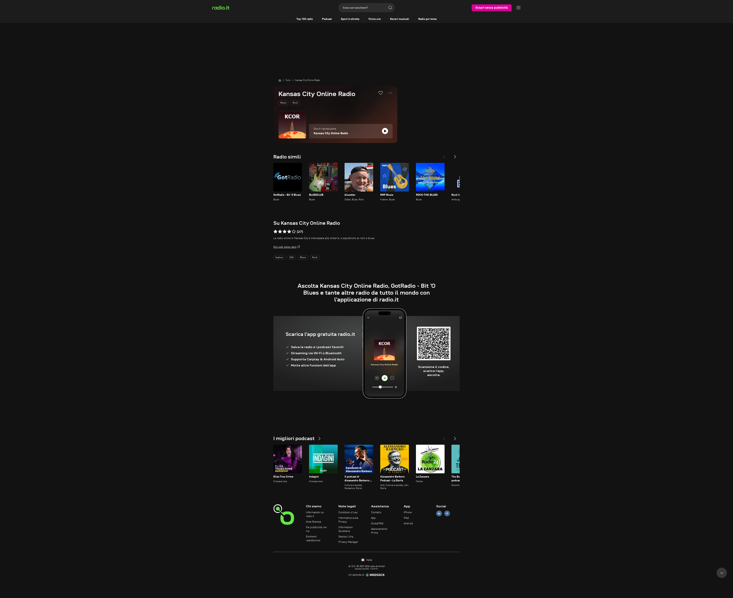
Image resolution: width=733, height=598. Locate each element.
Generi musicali (399, 19)
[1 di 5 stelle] (275, 231)
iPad (406, 518)
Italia (369, 560)
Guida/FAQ (377, 523)
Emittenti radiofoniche (313, 538)
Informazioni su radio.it (315, 514)
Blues (283, 103)
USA (291, 257)
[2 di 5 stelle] (280, 231)
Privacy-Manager (348, 542)
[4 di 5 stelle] (289, 231)
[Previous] (444, 155)
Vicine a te (374, 19)
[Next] (455, 155)
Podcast (327, 19)
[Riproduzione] (385, 131)
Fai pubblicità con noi (316, 529)
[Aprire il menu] (518, 7)
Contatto (376, 512)
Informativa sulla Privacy (348, 520)
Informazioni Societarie (345, 529)
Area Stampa (313, 521)
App (373, 518)
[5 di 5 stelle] (293, 231)
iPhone (408, 512)
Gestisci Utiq (345, 536)
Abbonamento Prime (379, 531)
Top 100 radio (304, 19)
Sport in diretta (350, 19)
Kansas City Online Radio (331, 133)
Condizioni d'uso (348, 512)
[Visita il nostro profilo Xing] (447, 514)
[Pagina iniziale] (279, 80)
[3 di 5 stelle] (284, 231)
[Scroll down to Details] (722, 574)
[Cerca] (390, 7)
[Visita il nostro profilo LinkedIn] (439, 514)
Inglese (279, 257)
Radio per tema (427, 19)
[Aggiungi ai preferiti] (381, 93)
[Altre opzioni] (390, 93)
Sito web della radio (284, 247)
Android (408, 523)
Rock (295, 103)
